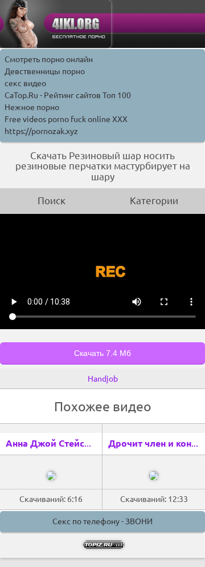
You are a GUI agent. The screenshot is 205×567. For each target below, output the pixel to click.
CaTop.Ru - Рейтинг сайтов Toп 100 (68, 95)
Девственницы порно (45, 71)
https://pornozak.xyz (41, 131)
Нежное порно (32, 107)
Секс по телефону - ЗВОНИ (102, 521)
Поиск (51, 200)
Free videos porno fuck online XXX (66, 119)
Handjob (103, 378)
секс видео (25, 83)
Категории (154, 200)
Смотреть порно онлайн (49, 59)
